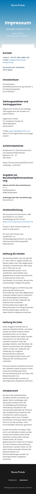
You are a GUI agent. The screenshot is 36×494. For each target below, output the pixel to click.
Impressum (24, 480)
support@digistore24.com (19, 131)
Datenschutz (12, 480)
